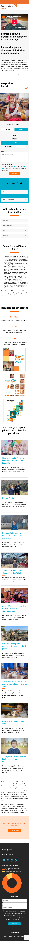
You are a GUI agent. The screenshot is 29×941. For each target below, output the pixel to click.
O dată (8, 129)
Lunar (21, 129)
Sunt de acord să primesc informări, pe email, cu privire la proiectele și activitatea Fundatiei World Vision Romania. (14, 917)
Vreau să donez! (14, 830)
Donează (14, 173)
